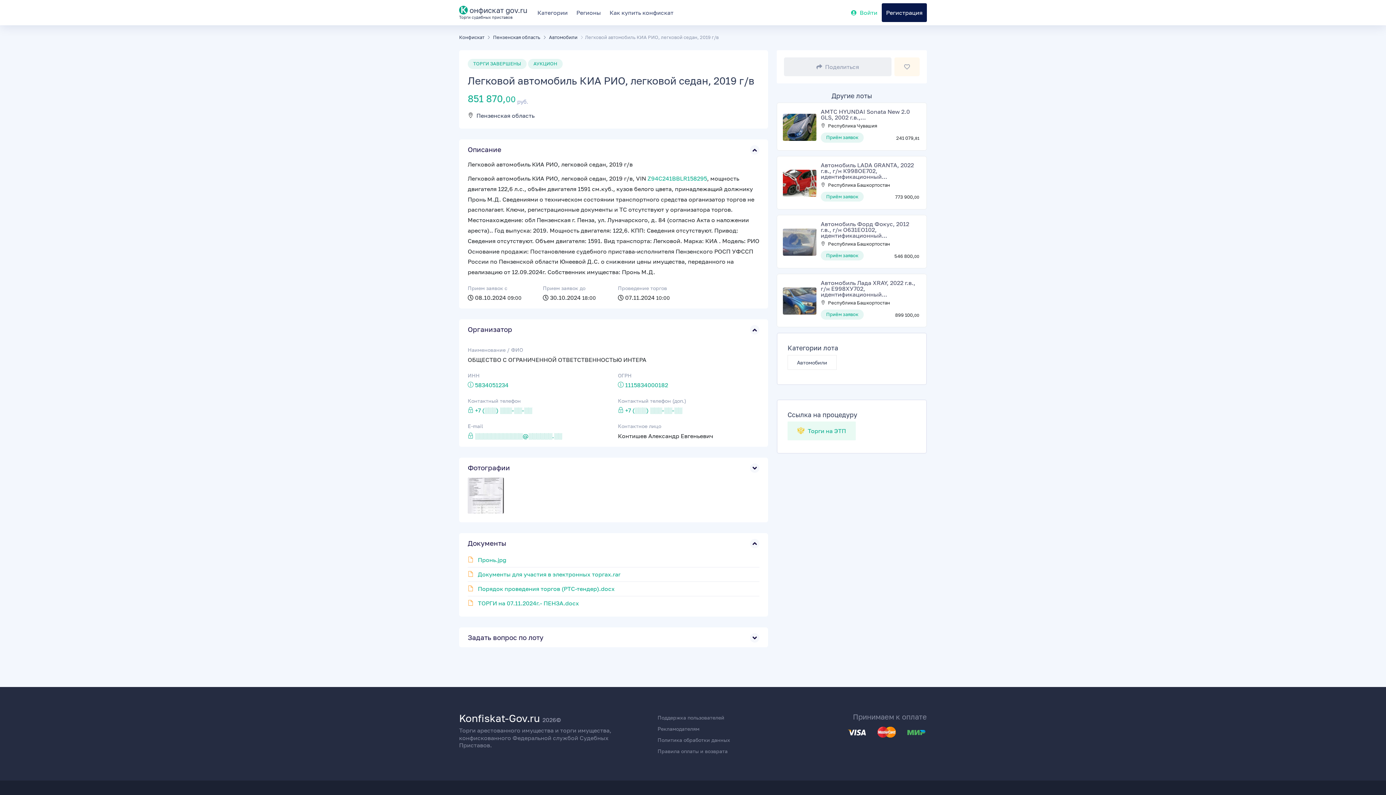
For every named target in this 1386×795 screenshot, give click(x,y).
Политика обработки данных (694, 740)
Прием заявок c (487, 288)
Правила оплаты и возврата (693, 751)
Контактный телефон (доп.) (652, 401)
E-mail (475, 426)
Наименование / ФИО (495, 350)
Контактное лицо (639, 426)
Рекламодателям (678, 729)
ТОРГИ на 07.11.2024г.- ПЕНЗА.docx (528, 603)
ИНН (474, 375)
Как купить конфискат (642, 12)
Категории (552, 12)
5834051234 (492, 385)
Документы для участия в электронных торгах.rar (549, 574)
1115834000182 (646, 385)
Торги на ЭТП (826, 431)
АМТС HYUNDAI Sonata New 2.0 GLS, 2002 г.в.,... (865, 114)
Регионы (588, 12)
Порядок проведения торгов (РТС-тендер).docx (546, 588)
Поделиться (842, 66)
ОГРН (625, 375)
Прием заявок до (564, 288)
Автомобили (812, 362)
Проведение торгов (642, 288)
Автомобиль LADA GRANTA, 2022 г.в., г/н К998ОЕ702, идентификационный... (867, 170)
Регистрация (904, 12)
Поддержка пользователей (691, 717)
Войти (868, 12)
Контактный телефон (494, 401)
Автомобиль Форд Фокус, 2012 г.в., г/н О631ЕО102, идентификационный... (865, 229)
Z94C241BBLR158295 (677, 178)
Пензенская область (505, 115)
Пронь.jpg (492, 559)
